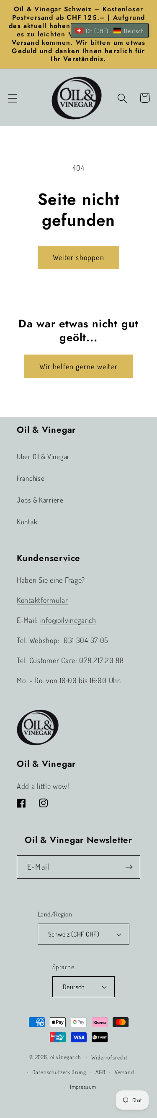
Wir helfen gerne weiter (78, 366)
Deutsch (74, 987)
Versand (124, 1071)
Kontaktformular (42, 600)
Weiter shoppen (78, 257)
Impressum (83, 1086)
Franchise (30, 478)
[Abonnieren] (129, 867)
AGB (100, 1071)
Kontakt (28, 521)
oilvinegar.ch (65, 1056)
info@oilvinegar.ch (68, 620)
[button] (13, 98)
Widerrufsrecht (109, 1057)
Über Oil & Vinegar (43, 456)
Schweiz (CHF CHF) (73, 934)
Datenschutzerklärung (59, 1071)
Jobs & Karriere (40, 499)
